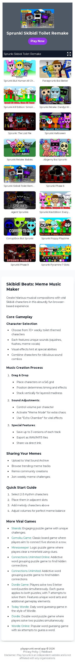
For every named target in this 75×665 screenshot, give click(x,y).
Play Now (38, 41)
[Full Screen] (69, 54)
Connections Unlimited (26, 571)
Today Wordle (20, 606)
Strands (16, 528)
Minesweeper (20, 547)
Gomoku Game (21, 538)
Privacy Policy (30, 651)
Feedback (47, 651)
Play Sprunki (24, 655)
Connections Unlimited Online (30, 557)
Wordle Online (20, 626)
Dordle (15, 616)
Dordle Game (20, 584)
